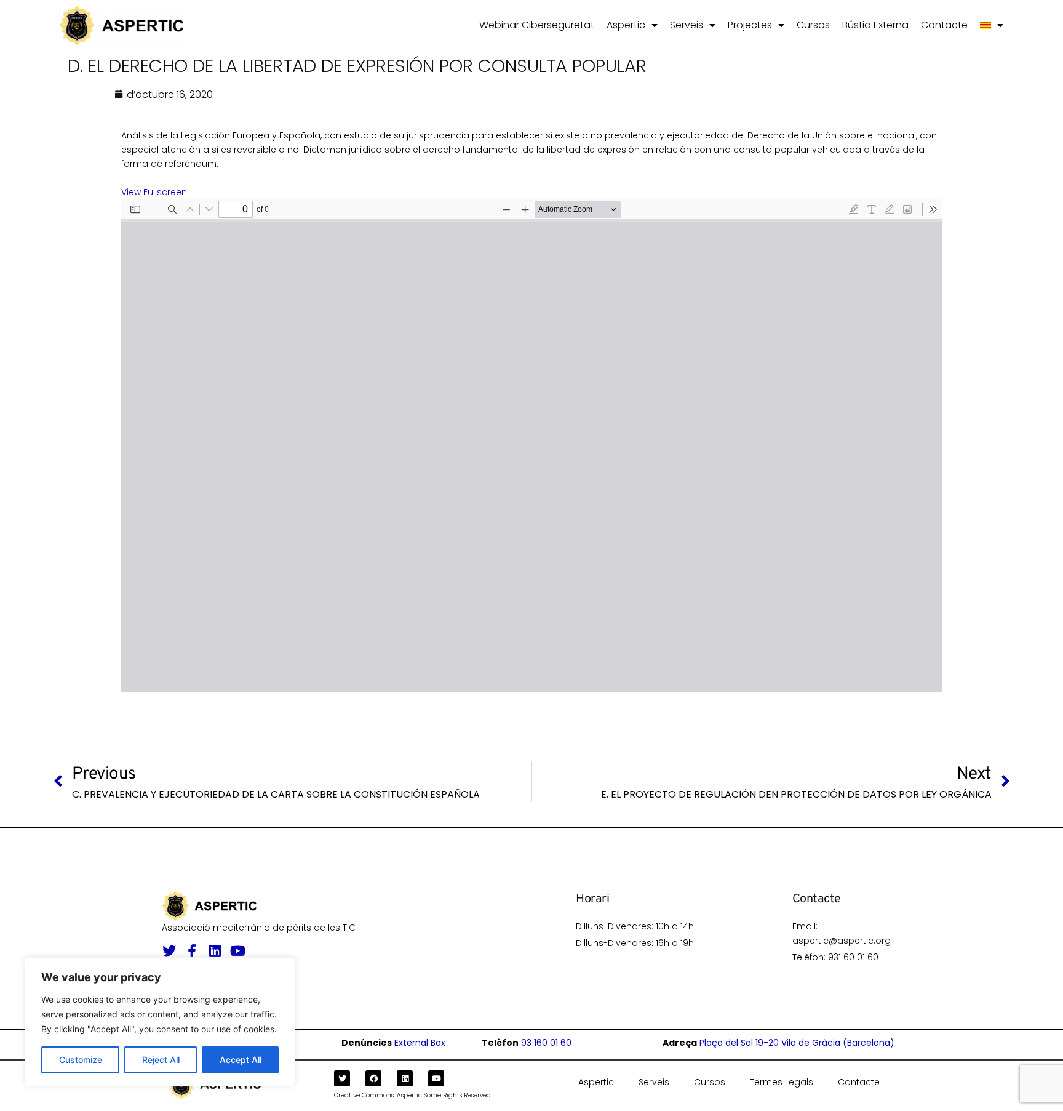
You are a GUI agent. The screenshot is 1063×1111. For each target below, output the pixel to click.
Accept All (240, 1059)
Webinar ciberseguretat (536, 25)
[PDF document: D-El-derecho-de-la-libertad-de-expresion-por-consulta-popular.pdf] (531, 445)
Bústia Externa (875, 25)
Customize (80, 1059)
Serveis (686, 25)
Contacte (944, 25)
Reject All (161, 1059)
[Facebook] (373, 1078)
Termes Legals (781, 1082)
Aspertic (626, 25)
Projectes (750, 25)
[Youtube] (237, 951)
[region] (160, 1021)
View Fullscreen (154, 192)
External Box (419, 1043)
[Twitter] (169, 951)
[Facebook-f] (192, 951)
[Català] (991, 25)
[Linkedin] (214, 951)
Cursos (813, 25)
